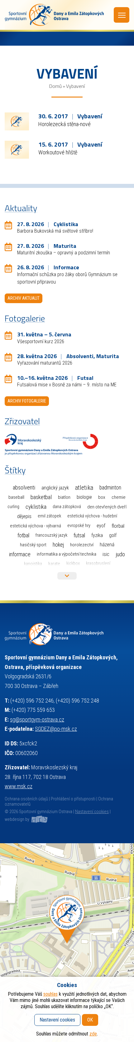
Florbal (118, 526)
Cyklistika (36, 506)
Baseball (16, 497)
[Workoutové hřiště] (17, 149)
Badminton (110, 488)
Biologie (84, 497)
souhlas (50, 994)
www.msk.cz (18, 786)
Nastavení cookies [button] (92, 811)
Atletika (84, 487)
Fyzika (97, 535)
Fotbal (23, 535)
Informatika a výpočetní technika (66, 554)
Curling (13, 506)
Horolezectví (81, 545)
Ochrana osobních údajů (26, 799)
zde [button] (93, 1034)
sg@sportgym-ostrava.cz (37, 719)
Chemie (119, 497)
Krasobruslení (98, 563)
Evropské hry (78, 525)
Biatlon (64, 497)
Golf (113, 535)
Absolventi (24, 487)
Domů (55, 86)
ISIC (106, 554)
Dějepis (24, 516)
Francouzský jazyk (51, 535)
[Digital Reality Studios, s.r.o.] (39, 819)
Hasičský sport (33, 545)
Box (101, 497)
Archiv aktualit (23, 298)
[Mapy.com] (67, 942)
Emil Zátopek (49, 516)
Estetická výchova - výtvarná (35, 526)
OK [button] (90, 1020)
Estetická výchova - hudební (92, 516)
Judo (120, 554)
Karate (54, 564)
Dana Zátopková (67, 506)
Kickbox (73, 563)
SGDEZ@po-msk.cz (56, 729)
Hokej (58, 544)
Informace (20, 554)
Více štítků (67, 576)
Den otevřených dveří (107, 507)
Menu (121, 15)
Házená (107, 545)
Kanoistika (33, 564)
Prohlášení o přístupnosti (73, 799)
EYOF (101, 526)
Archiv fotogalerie (26, 400)
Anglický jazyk (55, 488)
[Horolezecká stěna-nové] (17, 121)
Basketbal (41, 497)
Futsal (79, 535)
